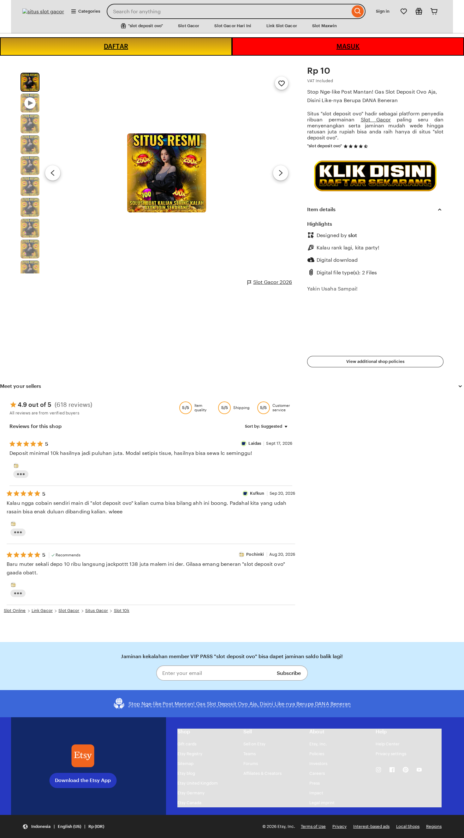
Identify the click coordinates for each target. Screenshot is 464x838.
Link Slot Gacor (281, 25)
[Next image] (280, 172)
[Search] (358, 11)
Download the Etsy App (83, 780)
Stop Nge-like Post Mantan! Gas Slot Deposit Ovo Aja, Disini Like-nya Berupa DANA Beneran (372, 96)
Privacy (339, 826)
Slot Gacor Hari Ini (232, 25)
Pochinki (255, 554)
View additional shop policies (375, 361)
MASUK (348, 46)
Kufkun (257, 493)
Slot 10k (121, 610)
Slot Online (15, 610)
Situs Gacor (96, 610)
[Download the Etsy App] (83, 755)
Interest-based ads (371, 826)
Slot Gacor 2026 (272, 282)
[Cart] (434, 11)
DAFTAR (116, 46)
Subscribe (289, 673)
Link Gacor (42, 610)
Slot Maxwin (324, 25)
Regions (434, 826)
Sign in (383, 11)
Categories (89, 11)
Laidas (254, 443)
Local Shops (407, 826)
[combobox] (228, 11)
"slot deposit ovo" (324, 146)
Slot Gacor (188, 25)
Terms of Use (313, 826)
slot (352, 235)
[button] (63, 826)
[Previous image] (52, 172)
